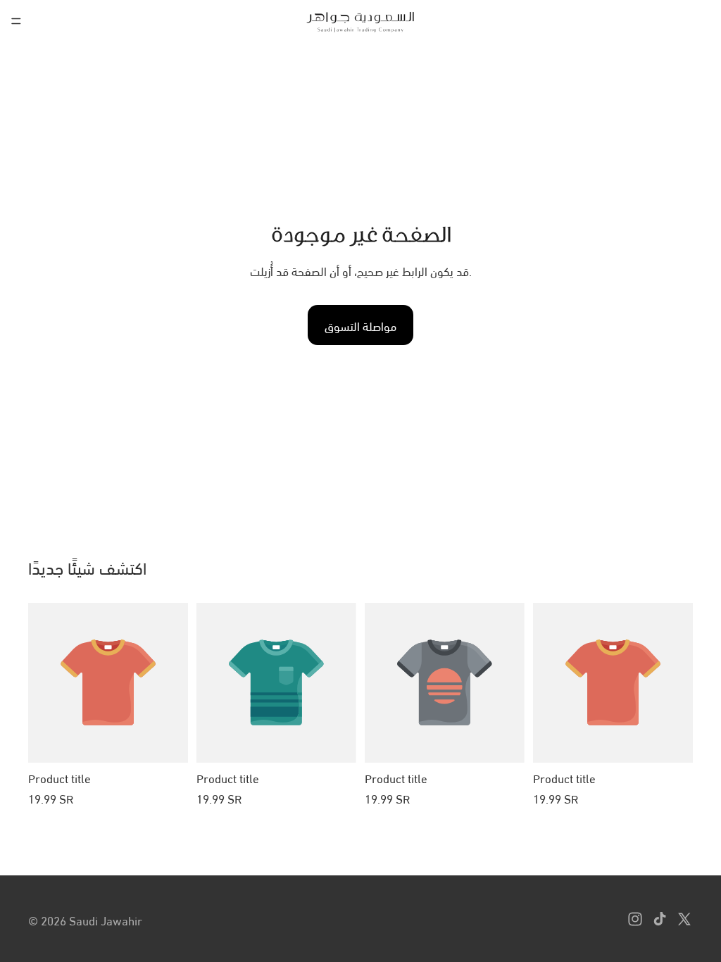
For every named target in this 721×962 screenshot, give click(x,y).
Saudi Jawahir (105, 919)
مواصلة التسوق (360, 325)
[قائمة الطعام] (16, 21)
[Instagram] (635, 919)
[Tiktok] (659, 919)
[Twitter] (684, 919)
